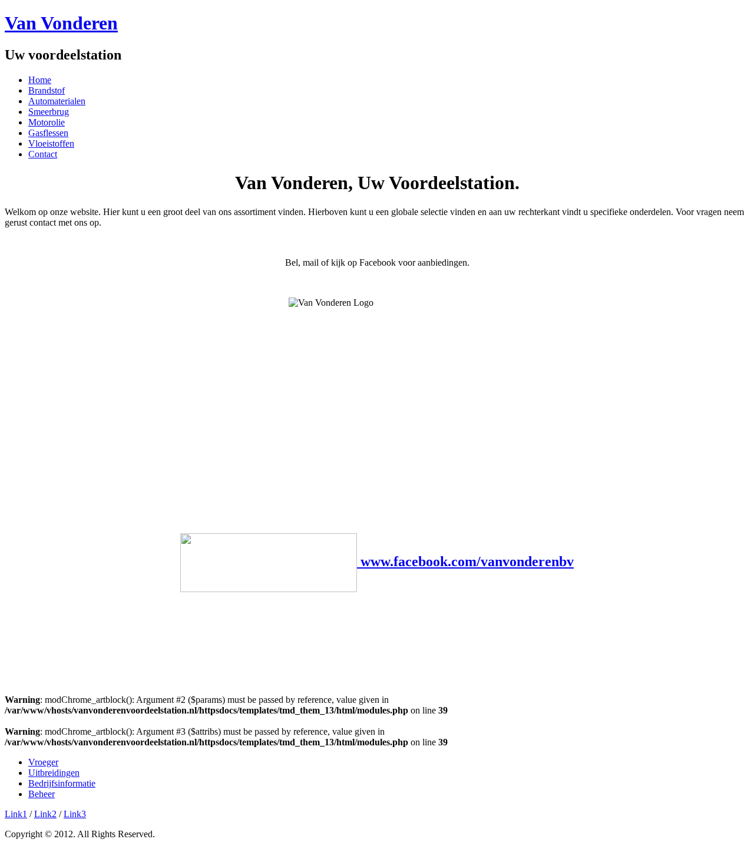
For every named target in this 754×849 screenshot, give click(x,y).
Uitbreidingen (54, 773)
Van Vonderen (61, 23)
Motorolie (46, 122)
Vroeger (43, 762)
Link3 (75, 814)
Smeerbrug (48, 112)
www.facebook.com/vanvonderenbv (467, 561)
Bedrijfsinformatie (61, 783)
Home (39, 80)
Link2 (45, 814)
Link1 (16, 814)
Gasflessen (48, 133)
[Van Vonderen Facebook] (270, 561)
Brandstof (46, 90)
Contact (42, 154)
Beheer (41, 794)
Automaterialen (56, 101)
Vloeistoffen (51, 143)
